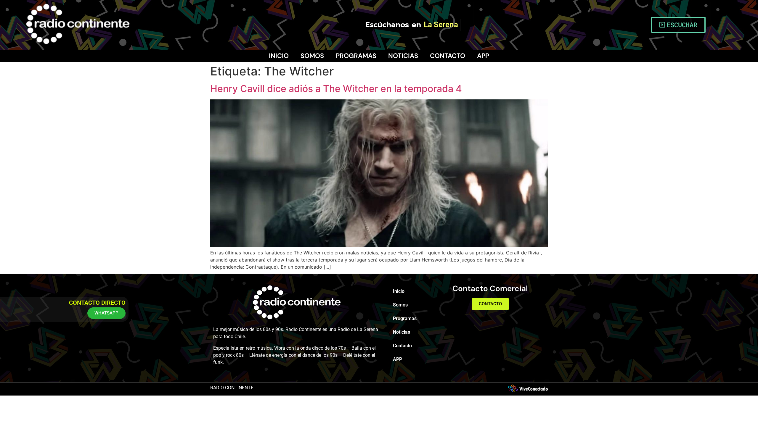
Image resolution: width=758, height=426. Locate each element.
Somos (312, 55)
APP (483, 55)
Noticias (403, 55)
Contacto (447, 55)
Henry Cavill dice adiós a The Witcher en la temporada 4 (336, 88)
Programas (356, 55)
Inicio (279, 55)
